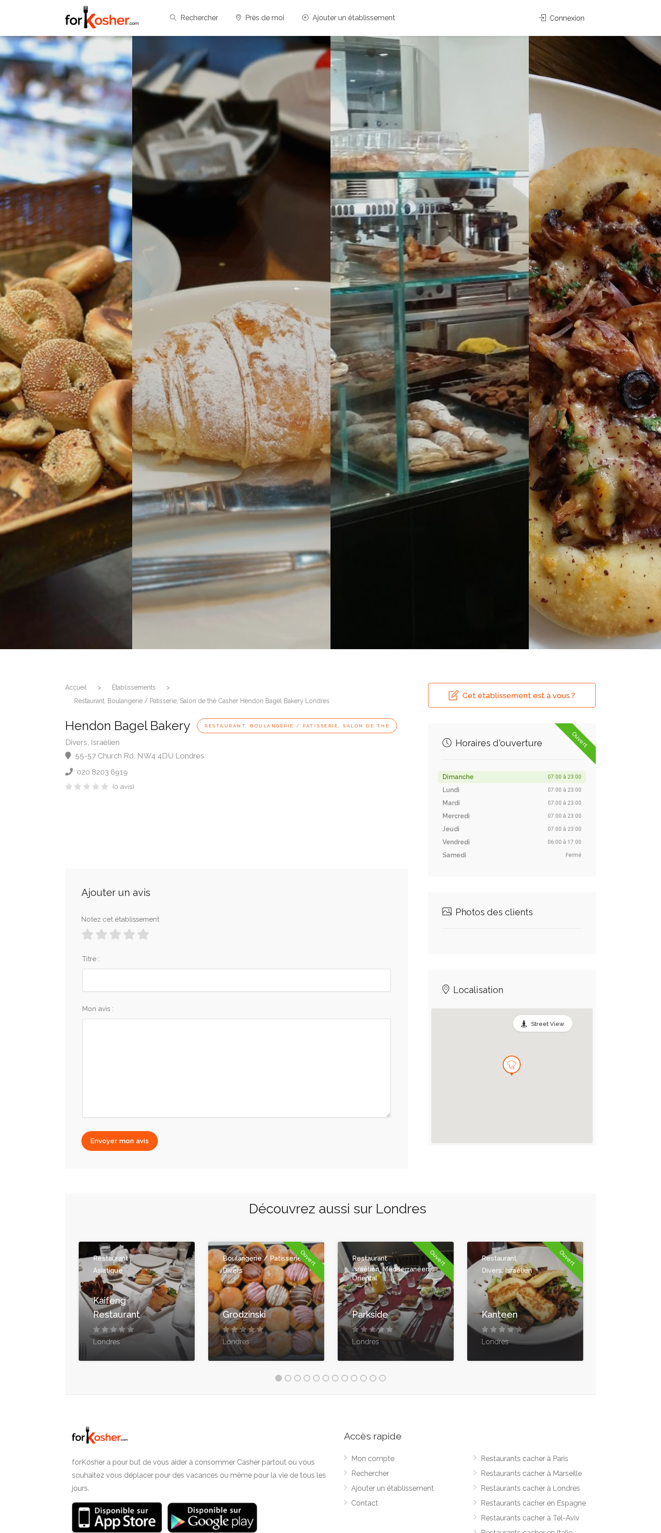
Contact (364, 1503)
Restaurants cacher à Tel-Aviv (530, 1518)
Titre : (90, 959)
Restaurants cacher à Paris (524, 1458)
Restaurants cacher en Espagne (533, 1503)
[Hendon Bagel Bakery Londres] (231, 342)
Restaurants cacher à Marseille (531, 1473)
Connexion (566, 18)
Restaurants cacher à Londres (530, 1488)
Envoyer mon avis (119, 1141)
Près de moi (263, 17)
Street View (547, 1024)
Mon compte (372, 1458)
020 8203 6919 (101, 771)
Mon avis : (97, 1009)
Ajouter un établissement (353, 17)
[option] (429, 342)
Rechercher (198, 17)
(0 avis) (123, 787)
